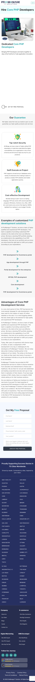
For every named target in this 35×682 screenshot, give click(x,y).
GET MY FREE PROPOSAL (16, 107)
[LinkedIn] (11, 655)
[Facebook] (3, 655)
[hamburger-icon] (33, 3)
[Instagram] (15, 655)
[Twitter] (7, 655)
